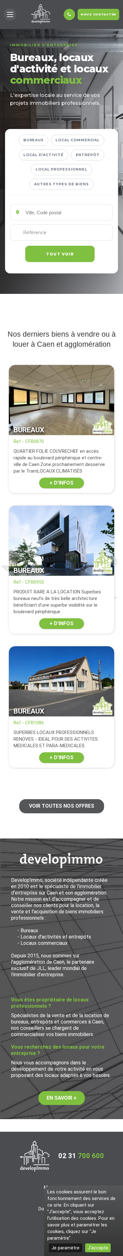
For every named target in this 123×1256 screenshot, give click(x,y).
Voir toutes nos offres (61, 806)
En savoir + (62, 1098)
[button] (10, 14)
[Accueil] (41, 13)
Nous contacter (98, 14)
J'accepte (98, 1248)
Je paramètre (65, 1248)
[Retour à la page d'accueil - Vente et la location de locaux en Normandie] (34, 1156)
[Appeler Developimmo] (69, 14)
